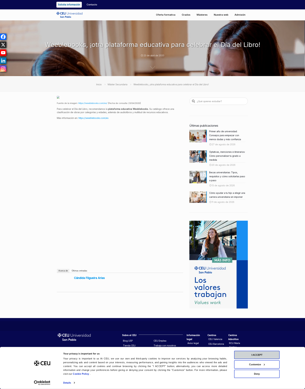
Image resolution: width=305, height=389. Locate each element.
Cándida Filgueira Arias (89, 278)
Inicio (99, 84)
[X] (3, 45)
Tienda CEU (129, 345)
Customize (255, 364)
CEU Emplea (160, 340)
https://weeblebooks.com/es (93, 118)
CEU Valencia (215, 339)
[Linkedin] (3, 60)
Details (67, 382)
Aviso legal (193, 343)
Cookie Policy (81, 373)
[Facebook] (3, 37)
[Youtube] (3, 52)
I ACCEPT (256, 355)
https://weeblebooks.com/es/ (92, 103)
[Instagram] (3, 68)
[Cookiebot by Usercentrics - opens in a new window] (42, 382)
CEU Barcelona (216, 344)
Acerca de (63, 271)
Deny (257, 373)
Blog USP (128, 340)
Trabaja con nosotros (165, 345)
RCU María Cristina (234, 345)
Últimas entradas (79, 271)
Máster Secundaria (117, 84)
